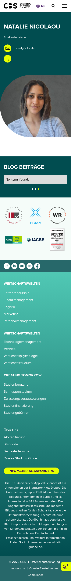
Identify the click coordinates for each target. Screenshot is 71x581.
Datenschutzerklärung (45, 562)
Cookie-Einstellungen (43, 568)
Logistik (9, 307)
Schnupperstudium (18, 391)
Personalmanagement (20, 321)
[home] (16, 6)
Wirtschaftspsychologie (21, 356)
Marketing (11, 314)
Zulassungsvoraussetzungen (25, 398)
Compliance (36, 575)
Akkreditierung (15, 437)
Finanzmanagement (18, 300)
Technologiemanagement (22, 342)
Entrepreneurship (16, 293)
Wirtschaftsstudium (18, 363)
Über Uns (11, 430)
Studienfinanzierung (19, 405)
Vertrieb (10, 349)
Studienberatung (16, 384)
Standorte (11, 444)
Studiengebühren (17, 413)
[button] (40, 6)
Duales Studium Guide (20, 458)
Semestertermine (16, 451)
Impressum (18, 568)
